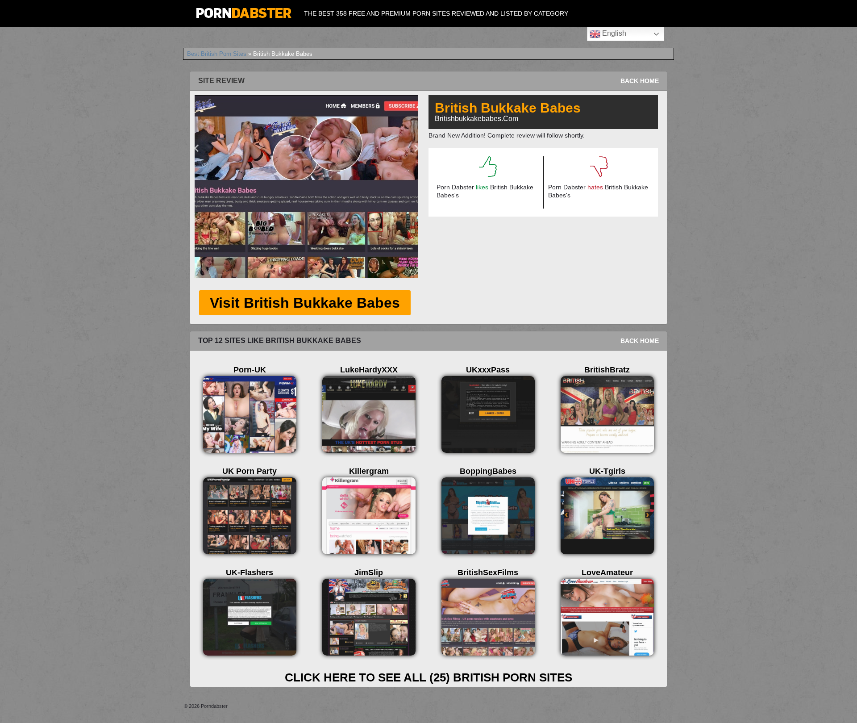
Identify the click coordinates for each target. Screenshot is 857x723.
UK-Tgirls (607, 471)
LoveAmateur (607, 572)
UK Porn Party (249, 471)
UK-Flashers (249, 572)
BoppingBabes (488, 471)
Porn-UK (249, 369)
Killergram (369, 471)
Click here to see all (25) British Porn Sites (428, 677)
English (613, 33)
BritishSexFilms (488, 572)
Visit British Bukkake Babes (305, 303)
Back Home (639, 80)
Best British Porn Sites (216, 53)
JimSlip (368, 572)
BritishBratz (607, 369)
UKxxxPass (488, 369)
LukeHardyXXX (369, 369)
